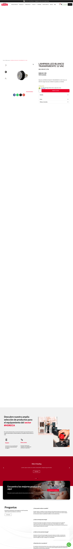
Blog (55, 4)
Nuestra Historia (14, 4)
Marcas (33, 4)
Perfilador (39, 4)
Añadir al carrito (55, 90)
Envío (41, 99)
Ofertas (51, 4)
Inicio (4, 60)
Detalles (41, 94)
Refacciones (27, 4)
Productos (21, 4)
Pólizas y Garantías (43, 101)
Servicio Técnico (46, 4)
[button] (14, 95)
